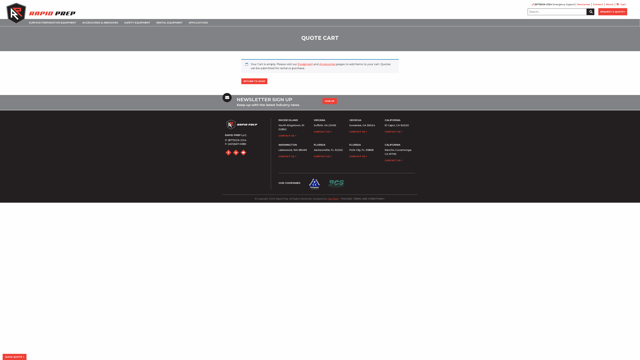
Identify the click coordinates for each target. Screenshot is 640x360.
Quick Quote (13, 357)
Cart (623, 4)
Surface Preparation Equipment (52, 22)
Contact (598, 4)
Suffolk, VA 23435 (325, 125)
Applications (198, 22)
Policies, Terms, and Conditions (362, 199)
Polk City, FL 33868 (361, 150)
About (610, 4)
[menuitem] (53, 22)
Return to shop (254, 81)
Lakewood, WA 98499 (292, 150)
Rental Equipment (169, 22)
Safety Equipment (137, 22)
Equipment (305, 64)
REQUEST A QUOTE (612, 11)
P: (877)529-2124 (235, 140)
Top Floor (333, 198)
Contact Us (286, 135)
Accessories (327, 64)
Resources (583, 4)
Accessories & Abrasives (100, 22)
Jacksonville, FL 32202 (328, 150)
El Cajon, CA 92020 (397, 125)
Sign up (329, 101)
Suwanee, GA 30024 (362, 125)
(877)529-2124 (543, 4)
